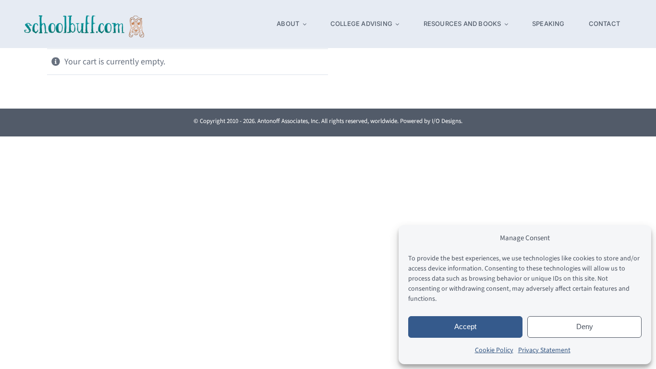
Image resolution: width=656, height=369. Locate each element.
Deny (584, 326)
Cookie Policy (494, 350)
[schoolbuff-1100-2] (84, 19)
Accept (465, 326)
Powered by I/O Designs (430, 121)
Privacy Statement (544, 350)
